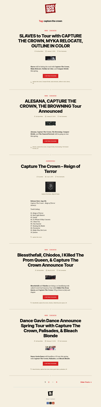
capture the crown (37, 81)
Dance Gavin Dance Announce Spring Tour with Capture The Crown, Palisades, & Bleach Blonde (50, 328)
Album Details (50, 161)
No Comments (62, 51)
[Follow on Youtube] (53, 403)
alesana (34, 146)
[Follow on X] (50, 403)
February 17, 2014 (51, 341)
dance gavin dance (55, 369)
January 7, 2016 (51, 51)
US (33, 83)
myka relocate (54, 81)
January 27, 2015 (51, 116)
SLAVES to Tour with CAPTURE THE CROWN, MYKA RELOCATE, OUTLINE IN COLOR (50, 41)
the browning (58, 146)
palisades (62, 369)
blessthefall (35, 303)
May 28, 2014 (51, 270)
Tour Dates (52, 30)
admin (41, 176)
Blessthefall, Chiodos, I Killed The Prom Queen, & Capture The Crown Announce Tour (50, 260)
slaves (68, 81)
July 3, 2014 (50, 176)
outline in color (62, 81)
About (48, 399)
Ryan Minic (40, 51)
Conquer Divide (46, 81)
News (46, 30)
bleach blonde (36, 369)
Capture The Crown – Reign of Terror (50, 169)
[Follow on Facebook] (48, 403)
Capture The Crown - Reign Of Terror (50, 194)
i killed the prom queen (59, 303)
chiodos (51, 303)
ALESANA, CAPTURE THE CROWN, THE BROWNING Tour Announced (50, 106)
